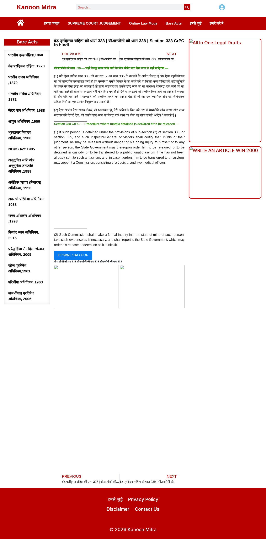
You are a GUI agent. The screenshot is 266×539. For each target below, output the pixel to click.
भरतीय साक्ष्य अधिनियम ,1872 (23, 80)
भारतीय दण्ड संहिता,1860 (25, 55)
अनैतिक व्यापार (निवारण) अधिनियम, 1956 (24, 185)
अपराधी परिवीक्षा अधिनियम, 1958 (26, 202)
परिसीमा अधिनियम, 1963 (25, 282)
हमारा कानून (51, 23)
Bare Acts (174, 23)
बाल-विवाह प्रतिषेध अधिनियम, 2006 (21, 296)
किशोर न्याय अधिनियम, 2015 (23, 235)
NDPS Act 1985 (21, 149)
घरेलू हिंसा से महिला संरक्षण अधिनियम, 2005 (26, 252)
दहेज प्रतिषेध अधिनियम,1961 (19, 268)
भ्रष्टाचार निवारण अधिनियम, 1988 (19, 135)
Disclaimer (118, 509)
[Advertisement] (119, 198)
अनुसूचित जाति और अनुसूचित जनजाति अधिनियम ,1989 (21, 165)
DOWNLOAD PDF (73, 255)
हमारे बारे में (216, 23)
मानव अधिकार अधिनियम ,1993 (24, 218)
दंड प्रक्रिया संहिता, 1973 (26, 66)
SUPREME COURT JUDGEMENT (94, 23)
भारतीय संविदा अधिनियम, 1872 (25, 96)
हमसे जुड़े (195, 23)
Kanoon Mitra (36, 7)
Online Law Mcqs (143, 23)
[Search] (187, 7)
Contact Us (147, 509)
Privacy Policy (143, 499)
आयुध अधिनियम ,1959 (24, 121)
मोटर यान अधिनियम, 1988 (26, 110)
